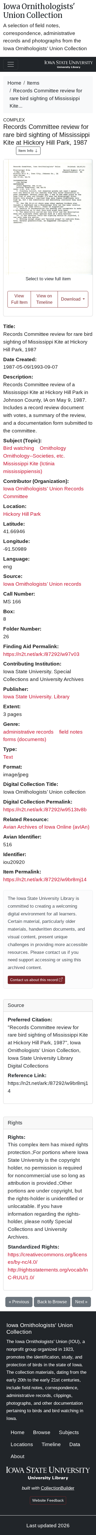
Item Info (26, 150)
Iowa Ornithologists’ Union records (42, 584)
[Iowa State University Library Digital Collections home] (48, 1473)
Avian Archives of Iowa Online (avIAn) (46, 827)
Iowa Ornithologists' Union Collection (39, 11)
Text (8, 757)
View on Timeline (44, 299)
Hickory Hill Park (22, 514)
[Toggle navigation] (10, 64)
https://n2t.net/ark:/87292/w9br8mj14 (45, 879)
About (17, 1456)
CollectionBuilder (57, 1488)
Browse (41, 1432)
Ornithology (53, 448)
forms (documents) (24, 739)
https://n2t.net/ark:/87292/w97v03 (41, 654)
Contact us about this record (34, 980)
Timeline (51, 1444)
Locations (22, 1444)
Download (71, 299)
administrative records (28, 732)
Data (74, 1444)
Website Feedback (48, 1500)
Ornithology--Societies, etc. (34, 456)
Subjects (69, 1432)
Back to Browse (52, 1302)
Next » (81, 1302)
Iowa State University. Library (36, 696)
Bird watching (18, 448)
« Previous (19, 1302)
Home (14, 83)
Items (33, 83)
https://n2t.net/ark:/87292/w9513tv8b (45, 809)
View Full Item (19, 299)
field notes (71, 732)
